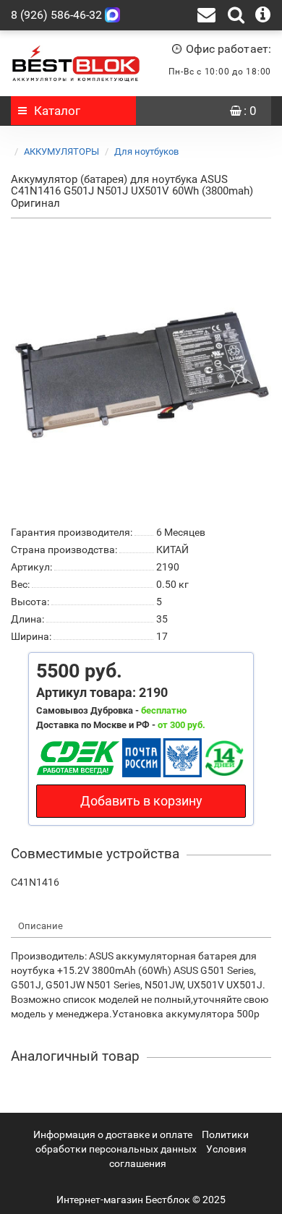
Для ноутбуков (146, 151)
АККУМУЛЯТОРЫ (61, 151)
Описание (40, 925)
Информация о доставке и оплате (112, 1134)
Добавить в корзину (141, 800)
